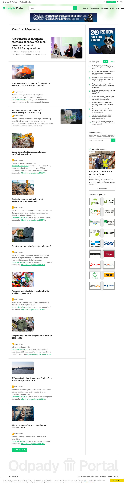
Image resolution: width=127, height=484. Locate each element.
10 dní (105, 61)
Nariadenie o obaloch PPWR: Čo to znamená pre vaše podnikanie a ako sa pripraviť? (103, 104)
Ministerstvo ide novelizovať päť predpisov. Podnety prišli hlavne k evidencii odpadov (102, 110)
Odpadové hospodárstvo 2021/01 (33, 444)
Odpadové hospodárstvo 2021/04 (38, 354)
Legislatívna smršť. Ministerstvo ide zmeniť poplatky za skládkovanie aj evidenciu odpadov (102, 79)
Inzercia (92, 2)
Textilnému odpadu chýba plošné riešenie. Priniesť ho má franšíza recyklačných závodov (101, 116)
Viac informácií (89, 482)
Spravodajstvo (94, 8)
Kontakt (103, 2)
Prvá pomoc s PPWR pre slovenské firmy (100, 172)
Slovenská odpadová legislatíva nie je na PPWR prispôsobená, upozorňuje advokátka (103, 91)
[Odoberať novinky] (113, 140)
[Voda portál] (25, 2)
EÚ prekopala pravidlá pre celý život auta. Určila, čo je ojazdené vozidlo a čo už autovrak (103, 85)
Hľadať (75, 8)
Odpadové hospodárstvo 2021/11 (33, 265)
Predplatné (111, 2)
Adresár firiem (114, 8)
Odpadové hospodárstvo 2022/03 (33, 173)
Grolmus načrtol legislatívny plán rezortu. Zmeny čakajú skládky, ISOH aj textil (103, 67)
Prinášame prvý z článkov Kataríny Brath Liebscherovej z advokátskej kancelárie (27, 96)
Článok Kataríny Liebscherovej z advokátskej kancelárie (29, 438)
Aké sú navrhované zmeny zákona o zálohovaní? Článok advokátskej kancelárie (30, 303)
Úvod (13, 8)
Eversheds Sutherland (20, 99)
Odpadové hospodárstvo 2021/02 (33, 399)
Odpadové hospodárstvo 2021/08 (33, 309)
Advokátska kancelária (21, 347)
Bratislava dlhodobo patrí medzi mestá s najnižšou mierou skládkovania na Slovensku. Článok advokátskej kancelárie (31, 391)
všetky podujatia (102, 189)
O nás (97, 2)
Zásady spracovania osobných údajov (88, 476)
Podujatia (85, 8)
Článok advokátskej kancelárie (24, 163)
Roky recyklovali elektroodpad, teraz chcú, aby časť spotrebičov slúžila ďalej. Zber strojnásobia (103, 122)
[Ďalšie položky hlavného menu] (122, 8)
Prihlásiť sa (120, 2)
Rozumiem (117, 480)
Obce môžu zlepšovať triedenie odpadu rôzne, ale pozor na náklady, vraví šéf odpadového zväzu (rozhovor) (103, 98)
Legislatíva (104, 8)
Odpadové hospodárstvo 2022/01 (33, 220)
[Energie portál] (10, 2)
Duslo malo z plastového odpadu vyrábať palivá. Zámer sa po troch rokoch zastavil (103, 73)
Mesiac (112, 61)
